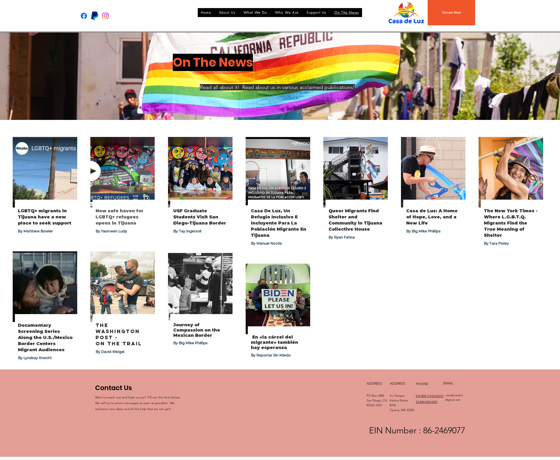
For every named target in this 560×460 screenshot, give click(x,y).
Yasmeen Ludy (114, 231)
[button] (451, 12)
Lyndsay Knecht (37, 358)
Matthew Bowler (38, 231)
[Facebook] (84, 16)
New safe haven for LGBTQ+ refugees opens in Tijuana (120, 217)
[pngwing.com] (94, 16)
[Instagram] (105, 16)
